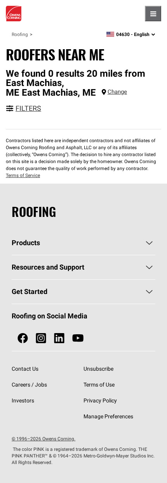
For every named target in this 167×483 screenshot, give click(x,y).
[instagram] (41, 338)
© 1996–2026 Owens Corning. (43, 439)
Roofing (20, 34)
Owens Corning (13, 13)
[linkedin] (59, 338)
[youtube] (77, 338)
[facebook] (23, 338)
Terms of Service (23, 175)
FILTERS (28, 108)
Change (117, 91)
